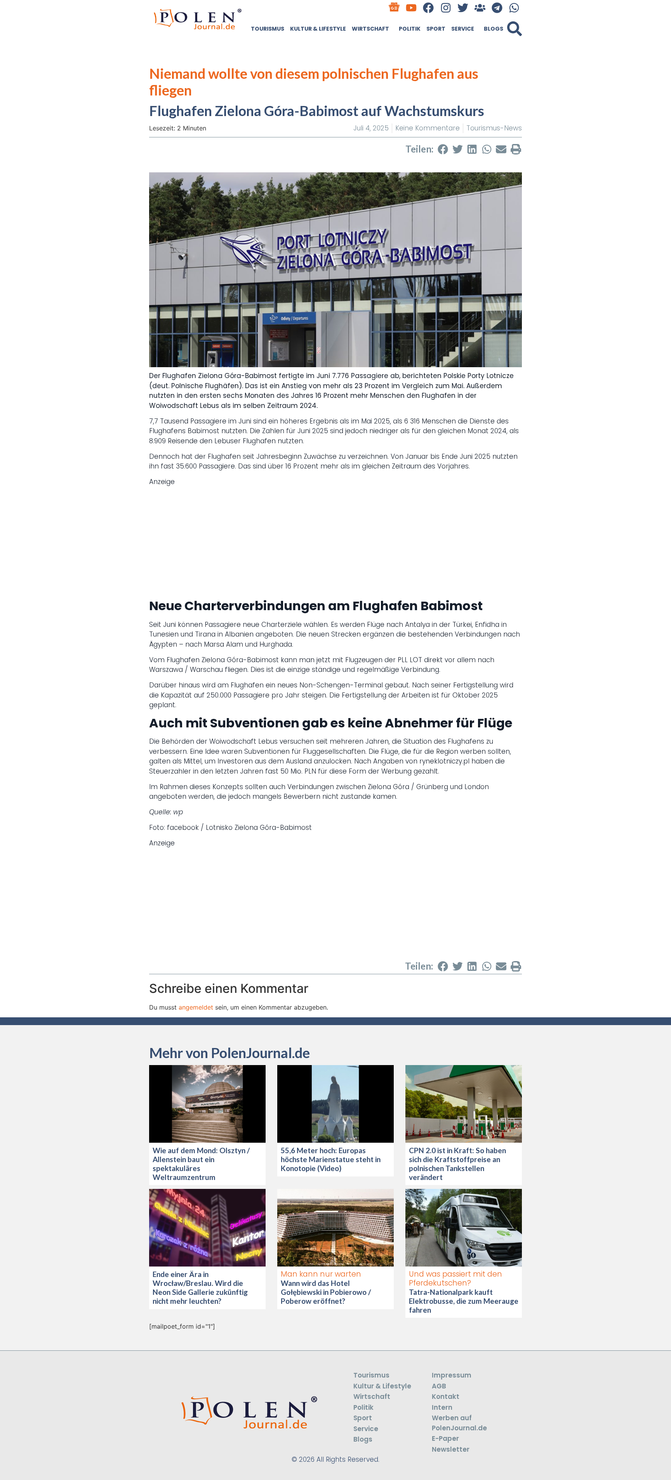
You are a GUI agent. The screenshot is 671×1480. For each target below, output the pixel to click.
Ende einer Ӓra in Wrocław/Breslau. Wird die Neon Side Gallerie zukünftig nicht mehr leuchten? (200, 1287)
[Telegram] (497, 7)
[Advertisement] (335, 541)
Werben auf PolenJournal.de (459, 1423)
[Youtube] (411, 7)
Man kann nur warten (321, 1274)
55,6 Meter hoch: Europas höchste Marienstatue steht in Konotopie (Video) (331, 1159)
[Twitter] (462, 7)
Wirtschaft (370, 29)
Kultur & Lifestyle (318, 29)
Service (462, 29)
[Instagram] (445, 7)
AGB (439, 1386)
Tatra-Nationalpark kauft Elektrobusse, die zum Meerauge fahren (463, 1300)
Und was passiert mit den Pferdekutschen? (455, 1278)
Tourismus (267, 29)
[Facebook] (428, 7)
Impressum (451, 1375)
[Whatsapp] (514, 7)
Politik (410, 29)
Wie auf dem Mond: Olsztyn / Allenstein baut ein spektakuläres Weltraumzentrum (201, 1163)
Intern (442, 1407)
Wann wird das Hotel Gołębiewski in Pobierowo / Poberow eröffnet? (326, 1292)
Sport (435, 29)
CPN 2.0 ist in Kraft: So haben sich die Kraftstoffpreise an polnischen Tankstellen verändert (457, 1163)
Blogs (493, 29)
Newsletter (450, 1449)
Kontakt (445, 1396)
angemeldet (196, 1007)
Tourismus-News (494, 128)
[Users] (479, 7)
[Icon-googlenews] (394, 7)
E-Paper (445, 1438)
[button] (514, 28)
